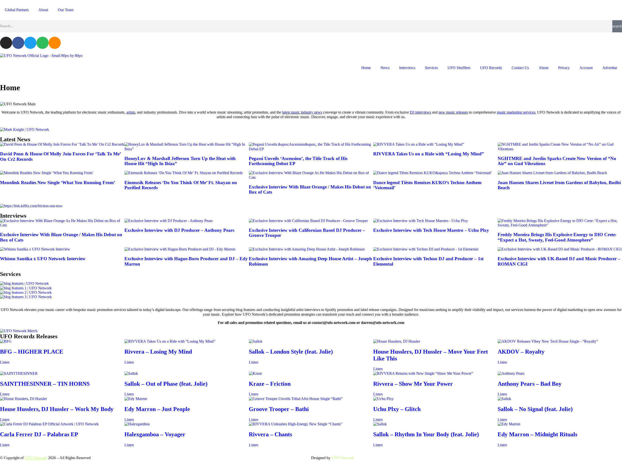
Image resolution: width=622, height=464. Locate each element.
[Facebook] (18, 43)
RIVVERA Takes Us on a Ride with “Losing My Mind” (428, 153)
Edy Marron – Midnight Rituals (537, 434)
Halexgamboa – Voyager (154, 434)
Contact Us (520, 68)
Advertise (609, 68)
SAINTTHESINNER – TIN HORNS (45, 384)
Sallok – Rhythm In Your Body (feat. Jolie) (426, 434)
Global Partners (17, 10)
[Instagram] (6, 43)
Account (586, 68)
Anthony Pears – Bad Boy (530, 384)
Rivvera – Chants (270, 434)
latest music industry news (302, 112)
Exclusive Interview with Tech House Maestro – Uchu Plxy (431, 230)
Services (431, 68)
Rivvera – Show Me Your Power (413, 384)
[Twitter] (30, 43)
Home (366, 68)
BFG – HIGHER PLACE (31, 351)
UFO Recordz (491, 68)
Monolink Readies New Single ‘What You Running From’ (57, 182)
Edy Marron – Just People (157, 409)
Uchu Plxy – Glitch (397, 409)
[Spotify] (42, 43)
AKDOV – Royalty (521, 351)
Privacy (564, 68)
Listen (4, 362)
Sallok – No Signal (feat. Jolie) (535, 409)
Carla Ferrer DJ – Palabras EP (39, 434)
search (617, 26)
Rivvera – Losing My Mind (158, 351)
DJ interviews (420, 112)
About (43, 10)
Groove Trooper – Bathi (279, 409)
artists (130, 112)
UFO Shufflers (459, 68)
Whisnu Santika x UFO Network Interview (43, 258)
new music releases (453, 112)
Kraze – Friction (270, 384)
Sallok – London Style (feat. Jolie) (291, 351)
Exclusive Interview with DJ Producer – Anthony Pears (179, 230)
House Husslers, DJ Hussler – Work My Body (56, 409)
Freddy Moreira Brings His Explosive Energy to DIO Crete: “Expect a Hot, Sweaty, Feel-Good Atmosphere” (557, 237)
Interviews (407, 68)
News (384, 68)
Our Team (65, 10)
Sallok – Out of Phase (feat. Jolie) (165, 384)
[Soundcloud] (55, 43)
